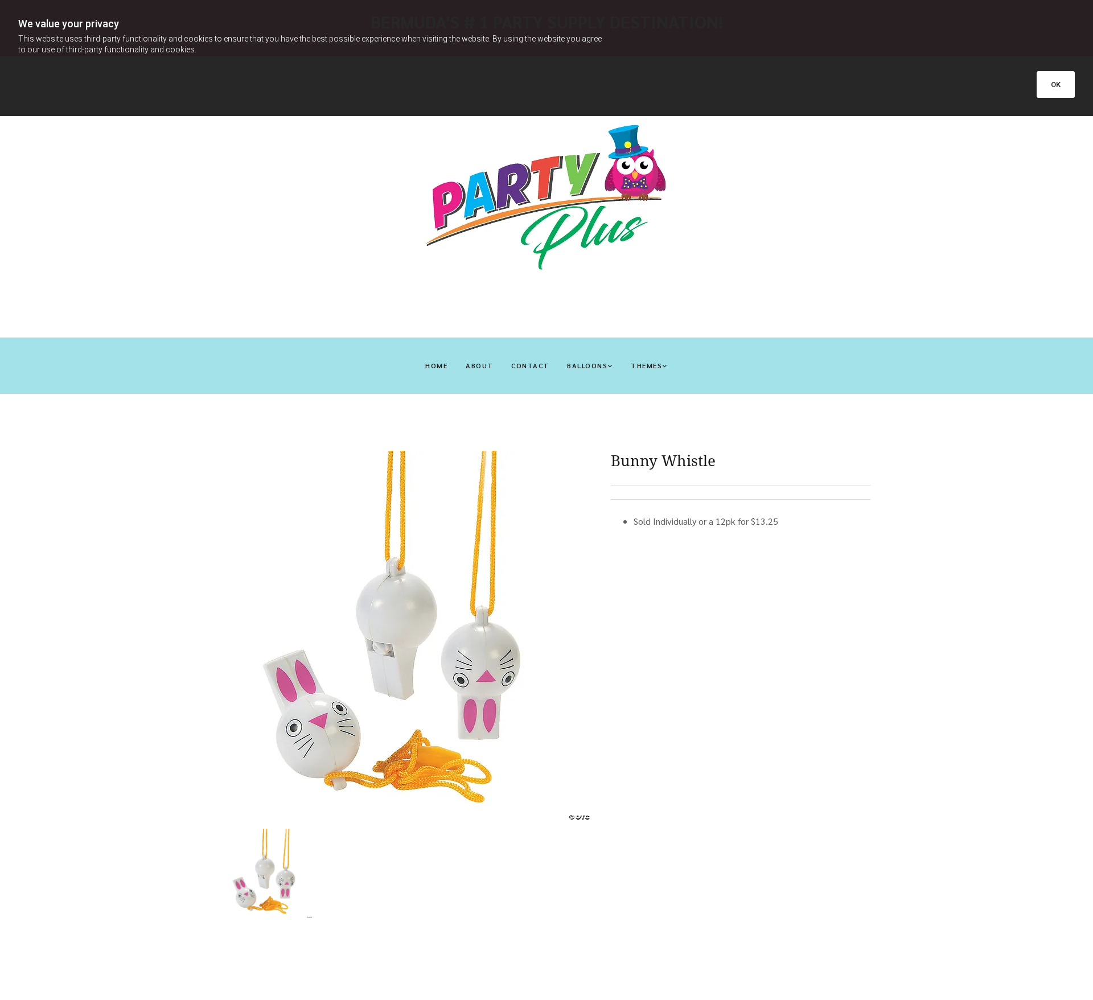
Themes (646, 365)
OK (1056, 84)
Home (436, 365)
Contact (530, 365)
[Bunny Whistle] (408, 636)
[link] (590, 365)
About (479, 365)
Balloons (587, 365)
